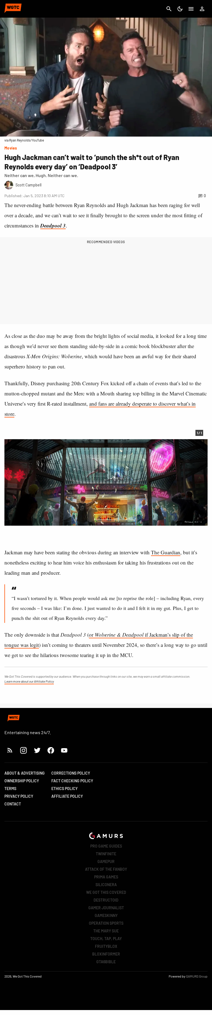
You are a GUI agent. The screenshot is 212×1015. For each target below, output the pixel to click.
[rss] (9, 750)
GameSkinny (106, 915)
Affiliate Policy (67, 796)
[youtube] (64, 750)
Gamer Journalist (106, 907)
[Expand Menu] (191, 8)
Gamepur (106, 861)
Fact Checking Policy (72, 780)
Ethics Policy (64, 788)
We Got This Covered (106, 892)
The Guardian (165, 552)
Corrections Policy (70, 773)
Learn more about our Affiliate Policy (29, 681)
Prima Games (106, 877)
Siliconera (106, 884)
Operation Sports (106, 923)
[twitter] (37, 750)
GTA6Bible (106, 961)
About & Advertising (24, 773)
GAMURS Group (197, 976)
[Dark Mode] (180, 8)
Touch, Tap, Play (106, 938)
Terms (10, 788)
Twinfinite (106, 853)
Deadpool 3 (53, 225)
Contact (12, 804)
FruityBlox (106, 946)
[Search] (168, 8)
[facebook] (50, 750)
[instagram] (23, 750)
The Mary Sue (106, 931)
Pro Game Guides (106, 846)
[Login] (202, 8)
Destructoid (106, 900)
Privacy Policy (18, 796)
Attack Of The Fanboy (106, 869)
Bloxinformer (106, 954)
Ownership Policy (21, 780)
